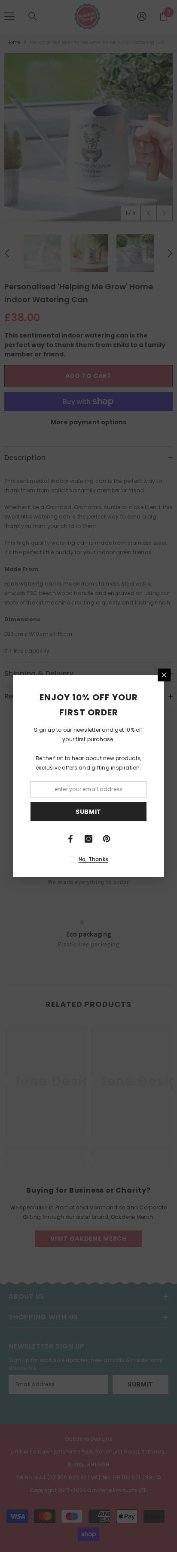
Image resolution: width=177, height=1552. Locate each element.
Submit (88, 811)
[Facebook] (70, 839)
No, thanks (93, 859)
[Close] (164, 675)
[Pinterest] (107, 839)
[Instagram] (88, 839)
